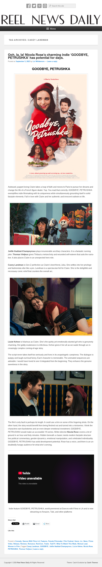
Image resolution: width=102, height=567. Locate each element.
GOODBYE (44, 546)
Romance (31, 544)
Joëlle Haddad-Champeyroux (60, 546)
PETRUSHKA (13, 549)
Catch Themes (92, 563)
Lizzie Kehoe (77, 546)
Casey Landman (33, 546)
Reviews (23, 544)
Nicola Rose (88, 546)
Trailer (46, 544)
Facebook (28, 6)
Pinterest (39, 6)
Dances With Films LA (31, 541)
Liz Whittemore (38, 61)
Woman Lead (82, 544)
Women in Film (14, 546)
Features (44, 541)
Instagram (45, 6)
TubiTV (52, 544)
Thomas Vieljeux (25, 549)
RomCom (39, 544)
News (85, 541)
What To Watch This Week (66, 544)
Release (16, 544)
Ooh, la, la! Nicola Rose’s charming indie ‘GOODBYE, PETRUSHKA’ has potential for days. (48, 56)
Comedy (18, 541)
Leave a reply (52, 61)
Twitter (34, 6)
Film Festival (69, 541)
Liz (81, 541)
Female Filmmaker (55, 541)
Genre (77, 541)
